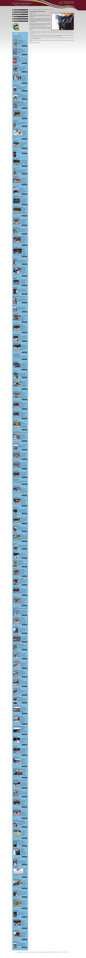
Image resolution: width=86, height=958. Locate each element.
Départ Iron (15, 141)
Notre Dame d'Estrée (17, 343)
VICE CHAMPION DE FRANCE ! (18, 102)
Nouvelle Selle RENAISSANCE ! (19, 726)
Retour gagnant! (16, 911)
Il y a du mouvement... (17, 919)
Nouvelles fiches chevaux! (18, 716)
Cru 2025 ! (15, 121)
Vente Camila (15, 159)
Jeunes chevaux (16, 587)
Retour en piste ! (16, 218)
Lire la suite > (24, 45)
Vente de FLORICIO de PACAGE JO (19, 769)
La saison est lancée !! (17, 799)
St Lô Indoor (15, 859)
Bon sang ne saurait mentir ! (18, 207)
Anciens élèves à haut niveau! (18, 644)
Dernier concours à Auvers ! (18, 324)
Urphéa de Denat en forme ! (18, 391)
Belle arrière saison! (17, 335)
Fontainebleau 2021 (16, 486)
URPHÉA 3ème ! (16, 508)
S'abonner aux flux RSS (17, 37)
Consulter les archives (17, 35)
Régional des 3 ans (16, 661)
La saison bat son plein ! (17, 48)
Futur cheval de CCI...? (17, 452)
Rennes (14, 278)
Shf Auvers (15, 747)
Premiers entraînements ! (17, 402)
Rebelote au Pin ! (16, 85)
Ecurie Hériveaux (37, 9)
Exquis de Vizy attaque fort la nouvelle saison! (20, 609)
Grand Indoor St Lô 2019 (17, 891)
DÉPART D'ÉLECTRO (17, 790)
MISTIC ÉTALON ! (16, 57)
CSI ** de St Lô (15, 461)
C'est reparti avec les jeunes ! (18, 617)
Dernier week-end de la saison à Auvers (19, 197)
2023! (14, 305)
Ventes (14, 259)
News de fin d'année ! (17, 652)
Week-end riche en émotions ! (18, 578)
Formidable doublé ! (16, 526)
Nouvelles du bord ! (16, 899)
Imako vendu (15, 443)
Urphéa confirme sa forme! (18, 498)
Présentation (16, 9)
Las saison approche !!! (17, 809)
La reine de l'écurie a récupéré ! (19, 569)
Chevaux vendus (16, 65)
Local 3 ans (15, 314)
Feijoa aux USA (16, 471)
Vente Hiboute (15, 627)
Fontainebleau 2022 (16, 355)
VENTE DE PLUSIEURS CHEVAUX (19, 236)
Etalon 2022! (15, 421)
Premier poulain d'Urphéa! (18, 560)
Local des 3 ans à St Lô (17, 679)
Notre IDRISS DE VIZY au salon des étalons (19, 297)
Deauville (15, 737)
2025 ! (14, 151)
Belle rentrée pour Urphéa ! (18, 247)
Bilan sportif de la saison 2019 (18, 849)
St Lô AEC (15, 288)
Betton (14, 516)
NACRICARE (15, 867)
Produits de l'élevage (16, 14)
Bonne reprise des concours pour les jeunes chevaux (20, 781)
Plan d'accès (16, 21)
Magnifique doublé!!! (17, 689)
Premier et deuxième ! (17, 110)
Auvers (14, 552)
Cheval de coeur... (16, 942)
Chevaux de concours (18, 12)
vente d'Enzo (15, 829)
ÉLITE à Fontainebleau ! (17, 129)
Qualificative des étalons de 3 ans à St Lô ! (20, 433)
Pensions (16, 16)
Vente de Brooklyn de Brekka (18, 840)
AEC (14, 380)
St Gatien (15, 372)
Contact (15, 18)
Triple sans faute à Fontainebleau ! (19, 267)
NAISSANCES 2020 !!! (17, 705)
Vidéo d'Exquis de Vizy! (17, 879)
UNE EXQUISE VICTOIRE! (17, 697)
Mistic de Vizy (15, 74)
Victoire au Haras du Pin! (17, 534)
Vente (14, 168)
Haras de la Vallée (16, 757)
